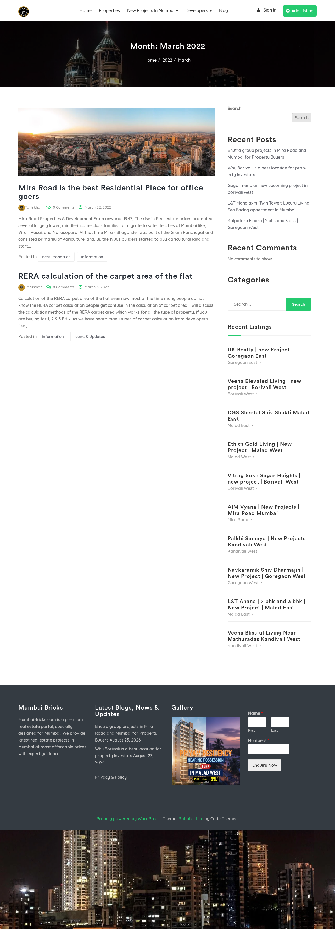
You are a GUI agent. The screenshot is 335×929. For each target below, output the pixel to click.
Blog (223, 10)
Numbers (258, 740)
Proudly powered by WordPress (128, 818)
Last (274, 730)
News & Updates (90, 336)
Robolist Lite (190, 818)
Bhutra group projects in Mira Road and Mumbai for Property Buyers (126, 733)
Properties (109, 10)
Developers (197, 10)
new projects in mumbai (151, 10)
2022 (167, 60)
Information (92, 256)
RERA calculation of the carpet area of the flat (105, 276)
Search (234, 108)
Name (255, 713)
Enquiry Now (264, 765)
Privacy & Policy (111, 777)
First (251, 730)
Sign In (270, 10)
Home (86, 10)
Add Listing (303, 10)
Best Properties (56, 256)
